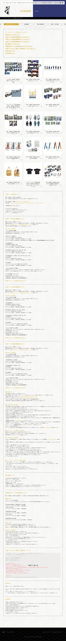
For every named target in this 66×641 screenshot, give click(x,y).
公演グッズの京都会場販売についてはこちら (17, 39)
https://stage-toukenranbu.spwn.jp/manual (30, 397)
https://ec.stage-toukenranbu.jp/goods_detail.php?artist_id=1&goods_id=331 (21, 577)
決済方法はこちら (10, 51)
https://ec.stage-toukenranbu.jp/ (23, 201)
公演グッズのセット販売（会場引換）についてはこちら (20, 48)
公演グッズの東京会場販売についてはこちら (17, 37)
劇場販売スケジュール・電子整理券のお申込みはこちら (20, 224)
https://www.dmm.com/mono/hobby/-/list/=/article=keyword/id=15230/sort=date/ (27, 202)
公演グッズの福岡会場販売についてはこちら (17, 41)
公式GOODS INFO (18, 420)
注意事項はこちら (10, 53)
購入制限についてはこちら (12, 44)
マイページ (9, 525)
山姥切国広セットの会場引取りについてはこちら (18, 46)
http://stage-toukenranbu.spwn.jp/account (28, 396)
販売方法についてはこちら (12, 34)
